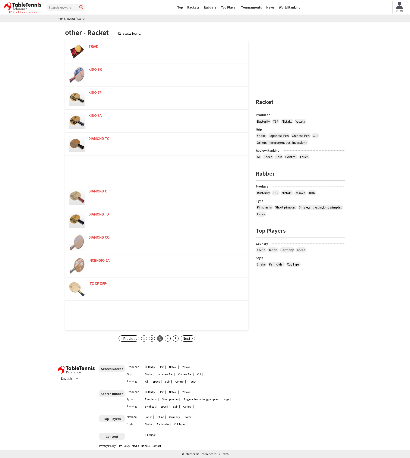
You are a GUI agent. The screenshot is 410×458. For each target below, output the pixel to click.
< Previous (128, 338)
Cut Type (293, 264)
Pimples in (264, 207)
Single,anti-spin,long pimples (320, 207)
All (259, 157)
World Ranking (289, 7)
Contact (156, 446)
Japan (272, 250)
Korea (301, 250)
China (261, 250)
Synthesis (150, 406)
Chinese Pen (301, 136)
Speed (268, 157)
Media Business (140, 446)
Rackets (193, 7)
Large (261, 214)
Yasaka (300, 121)
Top (180, 7)
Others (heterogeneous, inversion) (282, 142)
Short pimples (285, 207)
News (270, 7)
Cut (315, 136)
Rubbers (210, 7)
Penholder (276, 264)
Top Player (229, 7)
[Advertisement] (156, 171)
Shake (261, 136)
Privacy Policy (107, 446)
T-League (150, 434)
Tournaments (251, 7)
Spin (279, 157)
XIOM (311, 193)
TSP (275, 121)
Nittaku (287, 121)
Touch (304, 157)
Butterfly (263, 121)
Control (290, 157)
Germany (287, 250)
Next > (188, 338)
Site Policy (124, 446)
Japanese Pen (279, 136)
